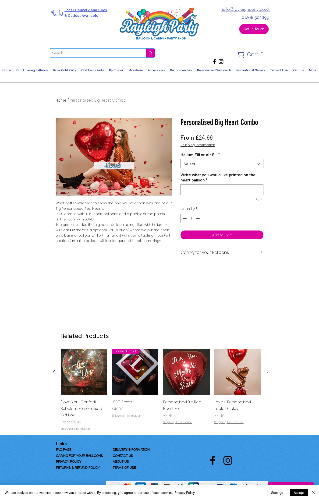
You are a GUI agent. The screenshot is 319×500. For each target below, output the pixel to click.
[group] (160, 389)
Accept (299, 492)
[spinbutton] (191, 218)
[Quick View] (84, 372)
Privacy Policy (184, 492)
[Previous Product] (54, 372)
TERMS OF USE (124, 467)
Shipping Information (198, 145)
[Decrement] (184, 218)
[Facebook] (214, 61)
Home (61, 100)
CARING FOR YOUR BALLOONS (79, 455)
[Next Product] (267, 372)
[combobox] (222, 163)
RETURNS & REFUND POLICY (78, 467)
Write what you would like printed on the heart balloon (218, 177)
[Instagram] (221, 61)
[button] (251, 54)
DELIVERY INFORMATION (131, 449)
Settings (277, 492)
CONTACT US (123, 455)
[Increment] (198, 218)
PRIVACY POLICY (69, 461)
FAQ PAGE (71, 449)
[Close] (313, 492)
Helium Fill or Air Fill (200, 154)
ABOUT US (121, 461)
